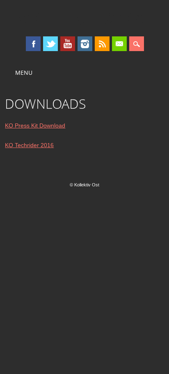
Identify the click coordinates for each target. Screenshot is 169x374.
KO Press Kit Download (35, 125)
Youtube (67, 43)
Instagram (85, 43)
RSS (102, 43)
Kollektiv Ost (84, 18)
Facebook (33, 43)
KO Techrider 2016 (29, 145)
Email (119, 43)
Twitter (50, 43)
